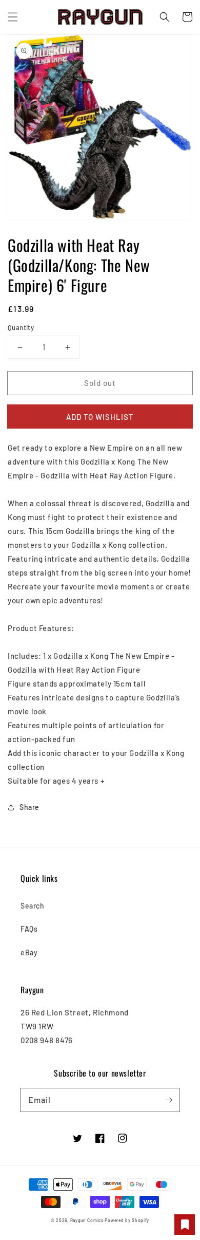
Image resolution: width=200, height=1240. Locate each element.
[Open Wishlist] (184, 1224)
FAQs (29, 928)
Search (33, 905)
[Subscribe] (168, 1099)
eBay (29, 952)
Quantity (21, 327)
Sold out (100, 382)
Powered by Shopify (127, 1220)
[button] (13, 17)
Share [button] (29, 807)
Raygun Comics (87, 1220)
